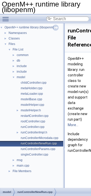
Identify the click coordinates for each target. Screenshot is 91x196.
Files (12, 44)
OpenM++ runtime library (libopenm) (29, 27)
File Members (22, 171)
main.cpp (23, 165)
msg (19, 160)
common (23, 55)
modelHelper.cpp (32, 105)
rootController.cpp (33, 121)
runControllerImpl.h (34, 132)
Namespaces (18, 33)
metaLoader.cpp (32, 93)
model (21, 77)
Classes (14, 38)
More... (73, 125)
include (22, 66)
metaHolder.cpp (31, 88)
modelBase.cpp (31, 99)
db (18, 60)
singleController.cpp (34, 154)
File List (18, 49)
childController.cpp (34, 82)
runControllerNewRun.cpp (39, 143)
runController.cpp (32, 127)
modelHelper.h (31, 110)
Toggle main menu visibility (6, 18)
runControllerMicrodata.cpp (39, 138)
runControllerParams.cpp (38, 149)
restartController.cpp (35, 116)
